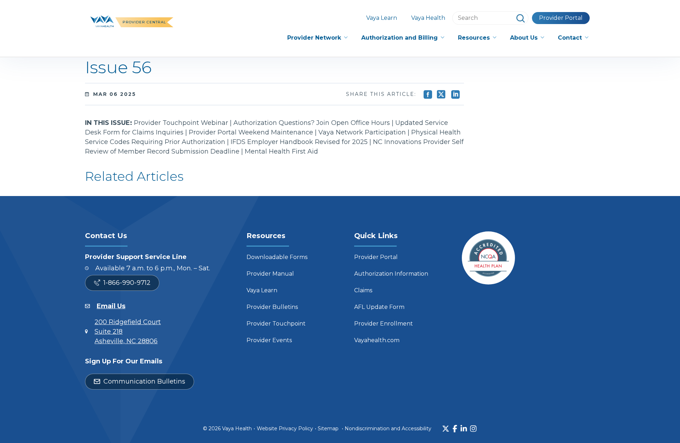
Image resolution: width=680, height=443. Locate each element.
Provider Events (269, 340)
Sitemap (328, 428)
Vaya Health (428, 18)
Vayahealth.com (377, 340)
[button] (317, 38)
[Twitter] (445, 428)
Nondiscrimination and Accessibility (388, 428)
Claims (363, 290)
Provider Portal (561, 18)
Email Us (111, 306)
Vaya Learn (381, 18)
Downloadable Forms (276, 257)
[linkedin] (464, 428)
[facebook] (455, 428)
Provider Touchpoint (276, 323)
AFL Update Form (379, 307)
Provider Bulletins (272, 307)
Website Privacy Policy (285, 428)
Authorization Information (391, 273)
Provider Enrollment (383, 323)
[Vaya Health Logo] (102, 20)
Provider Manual (270, 273)
